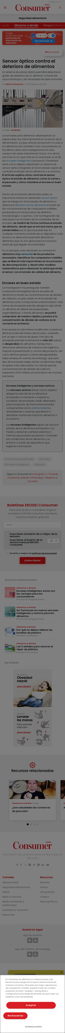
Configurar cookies (33, 1026)
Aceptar (31, 1005)
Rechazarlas (15, 1015)
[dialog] (32, 1004)
